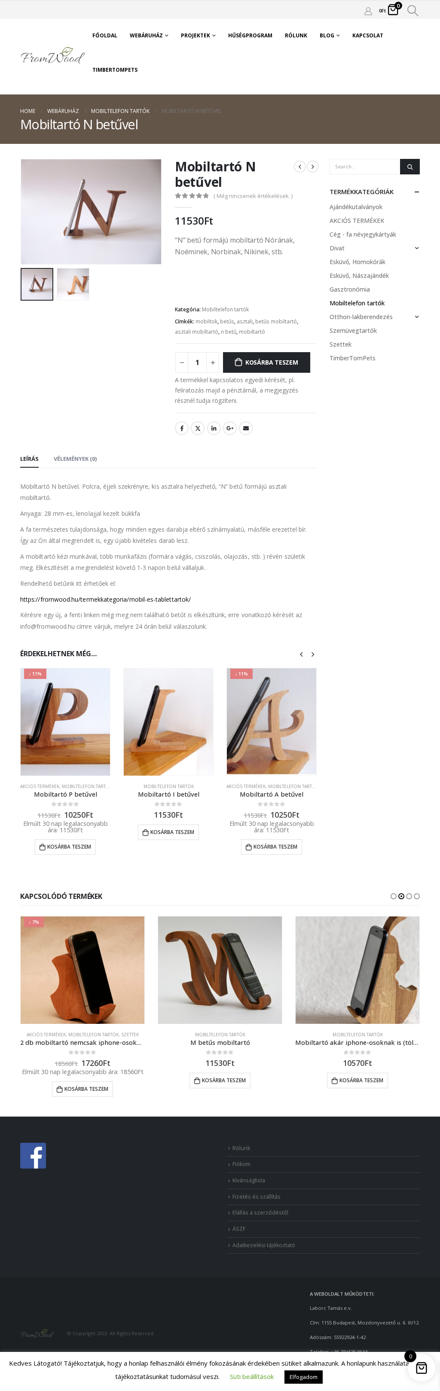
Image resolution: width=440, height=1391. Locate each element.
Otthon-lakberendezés (361, 317)
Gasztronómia (350, 289)
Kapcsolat (367, 35)
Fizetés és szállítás (256, 1196)
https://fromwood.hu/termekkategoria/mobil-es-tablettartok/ (105, 599)
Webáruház (146, 35)
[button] (393, 896)
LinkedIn (214, 428)
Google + (230, 428)
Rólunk (296, 35)
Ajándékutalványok (356, 207)
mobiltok (206, 321)
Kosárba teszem (271, 362)
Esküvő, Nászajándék (359, 275)
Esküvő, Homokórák (357, 262)
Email (246, 428)
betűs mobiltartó (276, 321)
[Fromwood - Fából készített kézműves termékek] (53, 56)
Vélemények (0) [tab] (75, 459)
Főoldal (104, 35)
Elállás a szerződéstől (260, 1212)
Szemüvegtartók (353, 330)
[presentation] (22, 211)
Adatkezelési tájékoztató (263, 1245)
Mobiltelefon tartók (225, 309)
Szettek (340, 344)
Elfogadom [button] (304, 1377)
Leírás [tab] (29, 459)
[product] (168, 722)
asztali (245, 321)
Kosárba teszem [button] (69, 846)
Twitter (198, 428)
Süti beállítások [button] (252, 1376)
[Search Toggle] (413, 10)
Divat (337, 248)
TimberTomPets (115, 69)
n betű (228, 331)
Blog (327, 35)
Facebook (182, 428)
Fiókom (241, 1164)
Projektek (195, 35)
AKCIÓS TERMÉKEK (39, 786)
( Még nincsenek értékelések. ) (253, 196)
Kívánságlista (248, 1180)
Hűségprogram (250, 35)
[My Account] (368, 11)
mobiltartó (252, 331)
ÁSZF (238, 1229)
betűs (227, 321)
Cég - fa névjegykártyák (363, 234)
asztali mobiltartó (196, 331)
